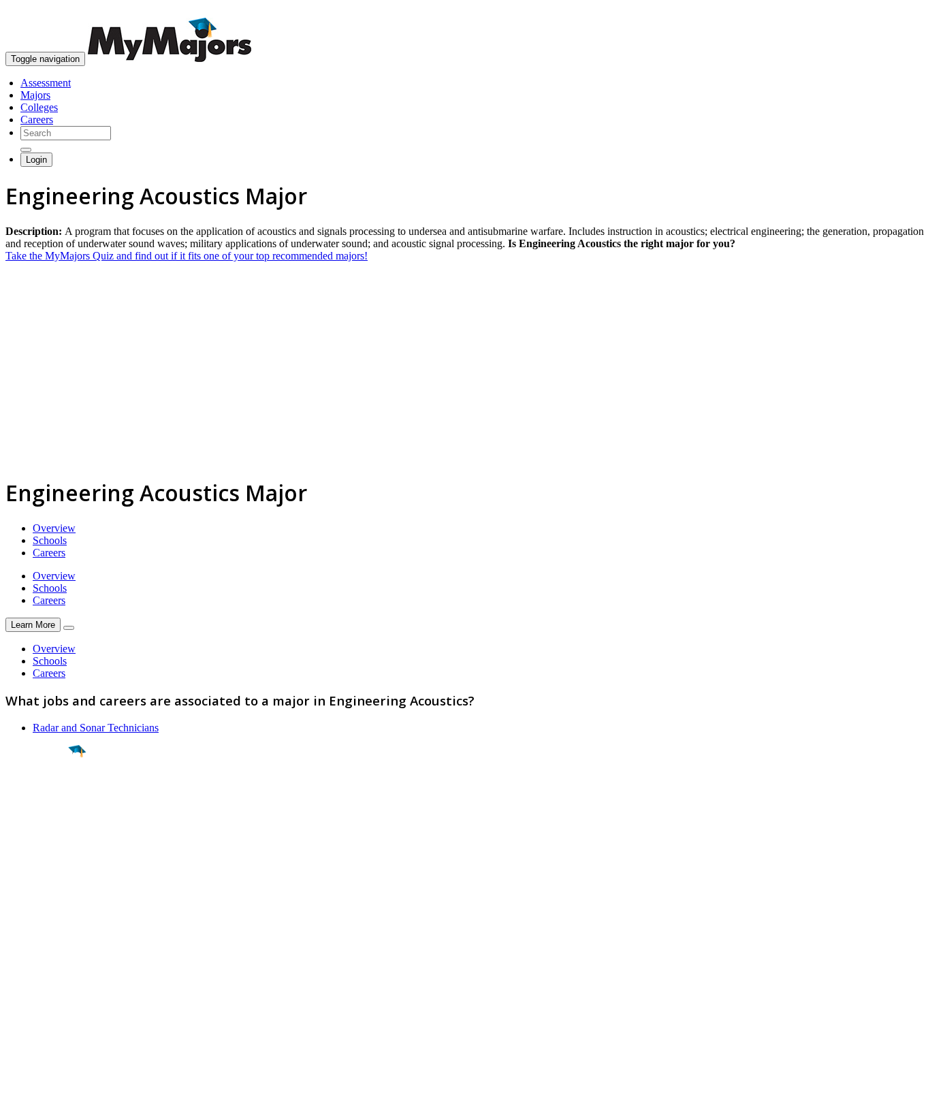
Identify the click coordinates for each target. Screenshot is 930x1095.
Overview (54, 528)
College (41, 827)
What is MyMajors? (48, 935)
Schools (50, 540)
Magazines (28, 972)
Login (36, 160)
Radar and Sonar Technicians (96, 727)
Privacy (55, 1077)
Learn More (33, 625)
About (22, 907)
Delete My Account (47, 984)
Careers (36, 119)
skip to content (897, 10)
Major (37, 798)
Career (40, 856)
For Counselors (38, 947)
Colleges (39, 107)
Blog (16, 996)
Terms (18, 1077)
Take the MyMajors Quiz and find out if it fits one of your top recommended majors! (186, 255)
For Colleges (33, 960)
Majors (35, 95)
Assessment (45, 83)
